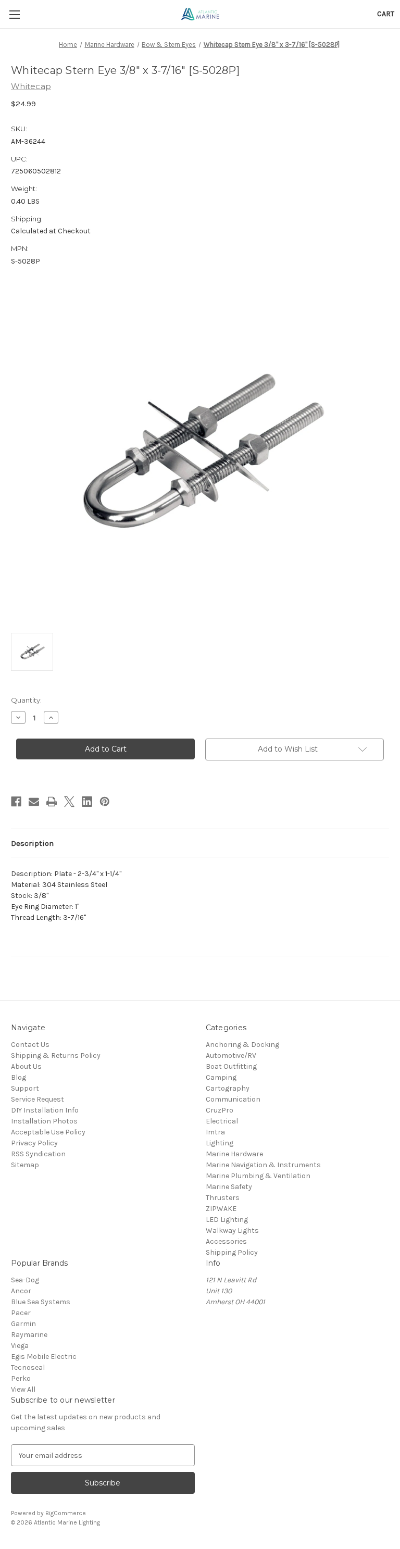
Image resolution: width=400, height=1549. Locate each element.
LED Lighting (227, 1219)
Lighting (219, 1143)
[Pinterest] (104, 801)
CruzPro (219, 1110)
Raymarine (29, 1334)
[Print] (51, 801)
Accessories (226, 1241)
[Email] (34, 801)
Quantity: (26, 700)
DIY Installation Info (45, 1110)
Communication (233, 1099)
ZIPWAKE (221, 1208)
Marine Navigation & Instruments (263, 1164)
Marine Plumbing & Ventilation (258, 1175)
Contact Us (30, 1044)
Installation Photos (44, 1121)
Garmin (23, 1323)
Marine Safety (229, 1186)
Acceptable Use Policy (48, 1132)
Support (25, 1088)
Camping (221, 1077)
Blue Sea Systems (40, 1301)
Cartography (227, 1088)
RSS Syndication (38, 1154)
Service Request (37, 1099)
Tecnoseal (28, 1367)
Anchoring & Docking (242, 1044)
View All (23, 1389)
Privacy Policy (34, 1143)
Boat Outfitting (231, 1066)
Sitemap (25, 1164)
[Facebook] (16, 801)
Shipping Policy (232, 1252)
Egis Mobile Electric (44, 1356)
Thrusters (223, 1197)
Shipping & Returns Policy (56, 1055)
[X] (69, 801)
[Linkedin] (87, 801)
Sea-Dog (25, 1280)
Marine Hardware (234, 1154)
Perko (21, 1378)
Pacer (21, 1312)
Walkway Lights (232, 1230)
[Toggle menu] (14, 14)
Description (32, 843)
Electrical (222, 1121)
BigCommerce (65, 1513)
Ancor (21, 1290)
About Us (26, 1066)
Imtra (215, 1132)
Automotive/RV (231, 1055)
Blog (18, 1077)
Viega (20, 1345)
